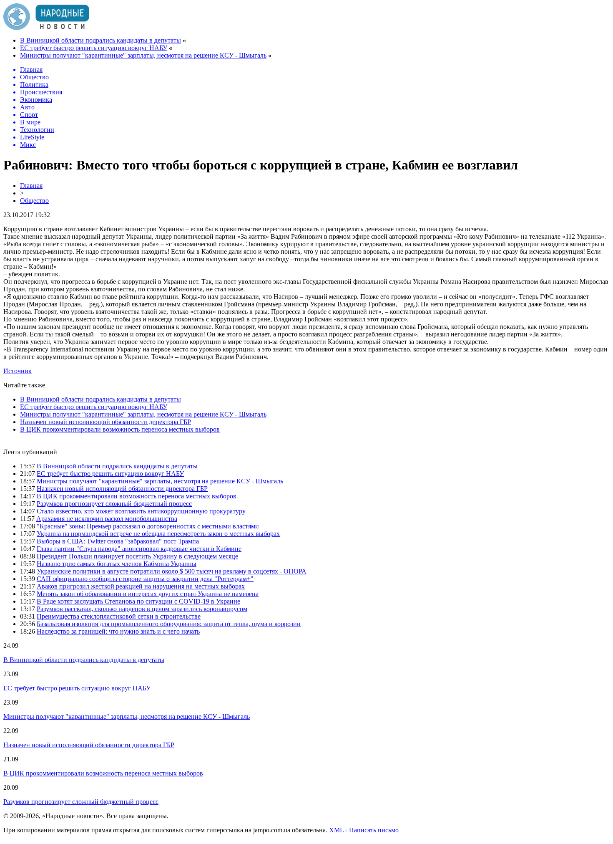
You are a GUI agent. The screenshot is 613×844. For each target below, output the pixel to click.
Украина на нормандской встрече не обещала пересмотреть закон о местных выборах (158, 533)
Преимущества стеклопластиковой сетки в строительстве (119, 616)
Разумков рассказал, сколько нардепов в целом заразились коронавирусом (142, 608)
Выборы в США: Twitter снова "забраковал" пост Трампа (118, 541)
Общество (34, 200)
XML (336, 830)
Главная (31, 185)
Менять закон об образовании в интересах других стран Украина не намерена (148, 593)
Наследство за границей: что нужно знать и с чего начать (118, 631)
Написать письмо (374, 830)
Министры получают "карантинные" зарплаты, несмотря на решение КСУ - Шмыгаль (143, 55)
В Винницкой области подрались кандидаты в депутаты (100, 40)
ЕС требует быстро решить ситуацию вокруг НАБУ (93, 47)
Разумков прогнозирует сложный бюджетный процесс (114, 503)
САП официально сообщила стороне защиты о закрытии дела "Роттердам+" (145, 578)
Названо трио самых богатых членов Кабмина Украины (116, 563)
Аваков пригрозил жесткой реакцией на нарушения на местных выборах (141, 586)
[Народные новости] (46, 27)
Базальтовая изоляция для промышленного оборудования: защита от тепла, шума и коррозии (169, 623)
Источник (17, 370)
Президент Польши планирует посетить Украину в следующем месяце (137, 556)
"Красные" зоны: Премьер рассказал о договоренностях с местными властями (148, 526)
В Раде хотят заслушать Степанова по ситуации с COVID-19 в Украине (138, 601)
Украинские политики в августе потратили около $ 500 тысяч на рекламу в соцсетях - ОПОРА (171, 571)
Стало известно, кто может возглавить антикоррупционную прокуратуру (141, 511)
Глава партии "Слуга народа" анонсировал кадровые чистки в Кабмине (139, 548)
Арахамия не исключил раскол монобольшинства (106, 518)
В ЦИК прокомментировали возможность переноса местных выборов (120, 429)
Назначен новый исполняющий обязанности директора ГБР (105, 421)
